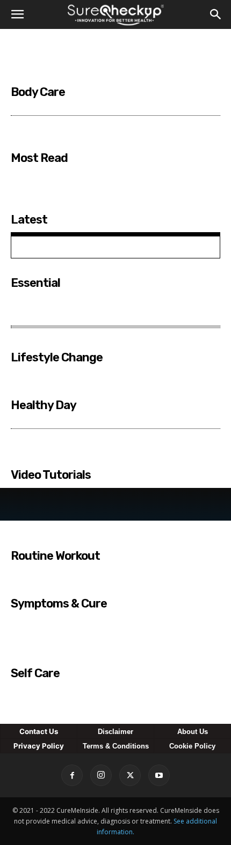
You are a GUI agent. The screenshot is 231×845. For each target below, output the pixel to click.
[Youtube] (159, 775)
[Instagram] (101, 775)
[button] (17, 14)
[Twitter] (130, 775)
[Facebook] (72, 775)
